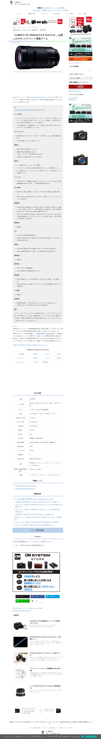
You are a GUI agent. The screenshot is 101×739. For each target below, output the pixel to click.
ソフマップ (19, 358)
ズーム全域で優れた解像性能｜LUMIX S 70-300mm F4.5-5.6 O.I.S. (34, 499)
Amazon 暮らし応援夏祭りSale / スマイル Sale (46, 10)
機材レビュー (33, 608)
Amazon (35, 354)
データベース (44, 13)
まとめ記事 (65, 10)
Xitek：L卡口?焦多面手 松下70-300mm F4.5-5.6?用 (29, 110)
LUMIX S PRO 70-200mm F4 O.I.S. (25, 488)
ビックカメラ (19, 362)
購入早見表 (57, 13)
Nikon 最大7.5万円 (73, 97)
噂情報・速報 (31, 13)
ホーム (19, 13)
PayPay (59, 358)
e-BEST (35, 358)
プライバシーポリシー (75, 62)
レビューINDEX (69, 13)
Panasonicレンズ (18, 608)
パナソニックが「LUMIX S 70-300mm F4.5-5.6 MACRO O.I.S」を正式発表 (36, 522)
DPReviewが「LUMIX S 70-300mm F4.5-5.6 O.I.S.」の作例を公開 (34, 514)
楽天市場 (21, 354)
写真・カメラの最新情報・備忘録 (53, 733)
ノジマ (47, 358)
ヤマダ (35, 362)
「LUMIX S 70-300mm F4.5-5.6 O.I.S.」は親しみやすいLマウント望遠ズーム (37, 502)
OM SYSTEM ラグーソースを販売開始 (54, 8)
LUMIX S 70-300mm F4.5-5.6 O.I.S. (36, 97)
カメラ (24, 608)
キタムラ (47, 354)
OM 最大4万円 (72, 99)
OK (82, 736)
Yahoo (59, 354)
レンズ (28, 608)
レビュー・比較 (82, 13)
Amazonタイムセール (75, 91)
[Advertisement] (38, 85)
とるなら (17, 2)
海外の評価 (39, 608)
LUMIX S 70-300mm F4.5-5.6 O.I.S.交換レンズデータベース (30, 345)
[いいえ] (99, 736)
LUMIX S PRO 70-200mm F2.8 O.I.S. (25, 486)
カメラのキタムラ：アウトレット (78, 89)
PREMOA (45, 362)
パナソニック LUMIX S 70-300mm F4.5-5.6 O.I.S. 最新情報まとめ (34, 525)
